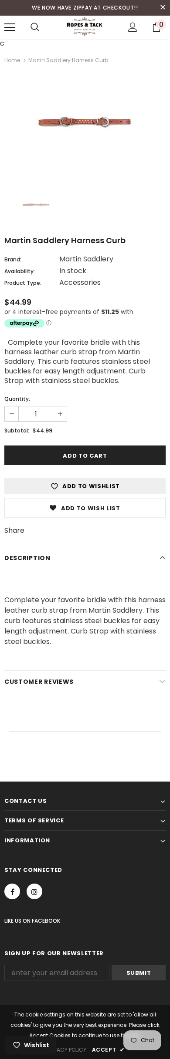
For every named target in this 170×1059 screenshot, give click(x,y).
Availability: (19, 271)
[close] (162, 7)
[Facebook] (12, 891)
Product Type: (22, 283)
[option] (85, 126)
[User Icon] (132, 27)
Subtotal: (16, 430)
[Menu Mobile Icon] (9, 27)
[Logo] (85, 27)
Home (12, 60)
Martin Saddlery (86, 259)
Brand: (12, 259)
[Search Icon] (35, 27)
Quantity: (17, 398)
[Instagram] (34, 891)
